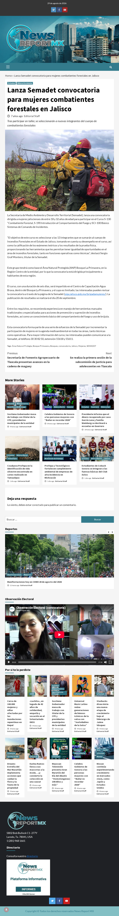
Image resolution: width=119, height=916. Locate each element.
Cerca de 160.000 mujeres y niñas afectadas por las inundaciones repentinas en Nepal (14, 713)
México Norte (59, 407)
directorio (32, 856)
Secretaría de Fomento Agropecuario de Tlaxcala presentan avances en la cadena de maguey (33, 359)
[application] (59, 634)
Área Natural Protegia (22, 346)
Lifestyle (78, 694)
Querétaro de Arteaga (16, 407)
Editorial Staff (32, 116)
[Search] (110, 67)
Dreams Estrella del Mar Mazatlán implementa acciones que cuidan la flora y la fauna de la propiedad (14, 775)
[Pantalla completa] (110, 662)
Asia (9, 694)
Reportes (27, 575)
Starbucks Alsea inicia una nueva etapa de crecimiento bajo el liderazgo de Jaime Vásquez (103, 713)
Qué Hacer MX (12, 756)
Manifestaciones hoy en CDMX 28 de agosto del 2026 (34, 581)
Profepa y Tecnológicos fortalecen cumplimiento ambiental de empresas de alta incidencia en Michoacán (58, 471)
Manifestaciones (14, 575)
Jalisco (74, 346)
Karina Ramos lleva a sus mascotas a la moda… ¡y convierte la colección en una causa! (37, 772)
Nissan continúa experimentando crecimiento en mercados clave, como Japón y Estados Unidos (105, 775)
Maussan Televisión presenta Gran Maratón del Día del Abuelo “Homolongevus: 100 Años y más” (61, 774)
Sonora (70, 407)
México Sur (105, 407)
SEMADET (91, 346)
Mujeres (82, 346)
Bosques (54, 346)
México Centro (22, 404)
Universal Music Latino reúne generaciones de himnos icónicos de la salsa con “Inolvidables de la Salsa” (81, 713)
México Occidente (24, 83)
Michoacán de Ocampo (54, 458)
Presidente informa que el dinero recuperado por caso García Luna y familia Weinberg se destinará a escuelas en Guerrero (96, 420)
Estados (11, 83)
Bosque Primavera (41, 346)
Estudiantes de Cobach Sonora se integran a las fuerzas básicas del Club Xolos (94, 470)
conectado (38, 504)
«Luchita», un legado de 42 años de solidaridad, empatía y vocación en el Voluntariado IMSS (37, 712)
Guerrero (95, 407)
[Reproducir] (8, 662)
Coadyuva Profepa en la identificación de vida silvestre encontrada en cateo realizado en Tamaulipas (19, 471)
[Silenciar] (105, 662)
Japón (105, 750)
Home (8, 75)
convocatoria (65, 346)
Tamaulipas (12, 458)
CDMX (32, 694)
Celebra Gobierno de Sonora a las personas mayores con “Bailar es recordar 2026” (59, 417)
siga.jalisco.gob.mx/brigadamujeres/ (85, 294)
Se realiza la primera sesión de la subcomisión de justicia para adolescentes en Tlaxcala (91, 359)
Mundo (16, 694)
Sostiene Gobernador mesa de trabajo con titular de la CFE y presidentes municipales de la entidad (21, 418)
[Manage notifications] (6, 909)
